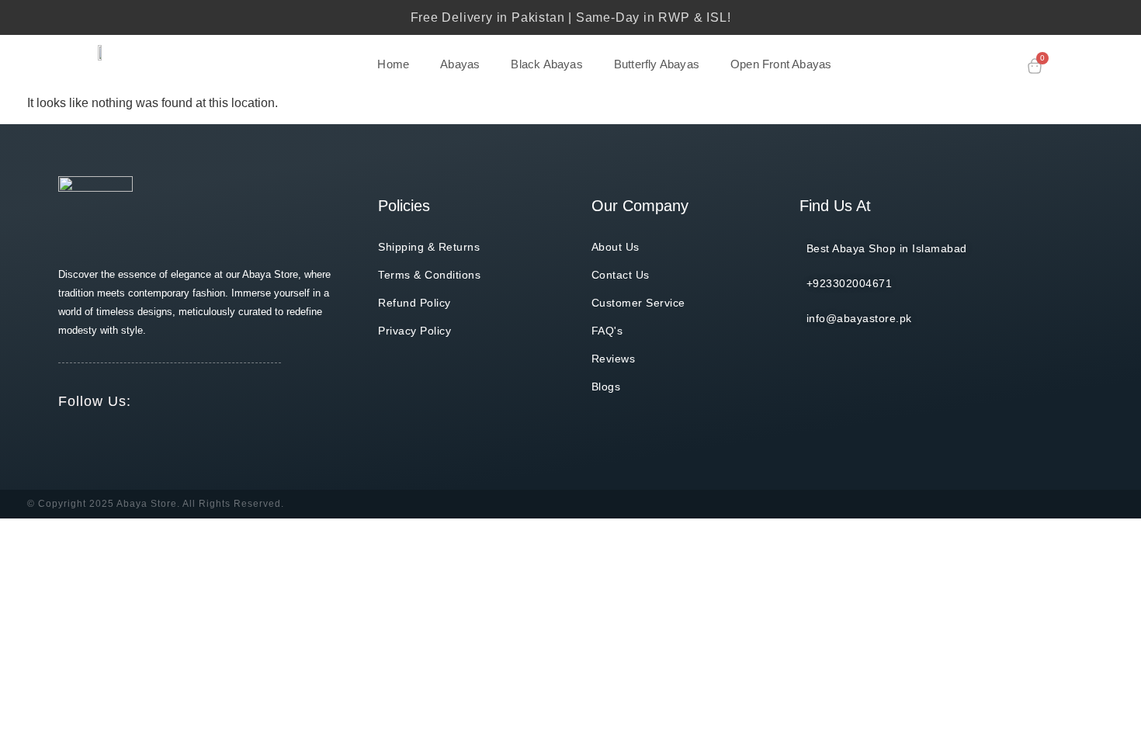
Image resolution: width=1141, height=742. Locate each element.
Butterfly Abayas (656, 64)
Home (393, 64)
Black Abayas (546, 64)
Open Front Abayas (780, 64)
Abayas (460, 64)
